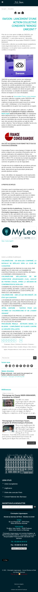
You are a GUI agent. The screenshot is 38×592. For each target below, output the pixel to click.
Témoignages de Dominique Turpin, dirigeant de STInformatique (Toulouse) (17, 422)
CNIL (19, 587)
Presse (15, 347)
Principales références (13, 349)
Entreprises (30, 344)
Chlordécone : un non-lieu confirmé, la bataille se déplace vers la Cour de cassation (19, 263)
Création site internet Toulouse (19, 589)
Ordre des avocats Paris (13, 492)
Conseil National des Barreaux (15, 496)
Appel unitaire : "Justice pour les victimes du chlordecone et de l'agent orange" (19, 311)
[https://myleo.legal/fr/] (19, 227)
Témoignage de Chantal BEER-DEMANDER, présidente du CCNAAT (19, 396)
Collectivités (4, 347)
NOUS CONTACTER (19, 548)
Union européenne (11, 483)
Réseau (13, 344)
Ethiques (25, 347)
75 (21, 340)
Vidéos (29, 347)
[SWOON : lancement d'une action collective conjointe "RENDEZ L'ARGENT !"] (19, 55)
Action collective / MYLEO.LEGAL (26, 349)
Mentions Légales (19, 584)
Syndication (24, 574)
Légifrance (8, 488)
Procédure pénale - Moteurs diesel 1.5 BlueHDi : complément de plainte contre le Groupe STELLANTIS (19, 326)
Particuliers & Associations (21, 344)
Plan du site (14, 574)
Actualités (11, 9)
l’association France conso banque (25, 96)
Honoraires (10, 347)
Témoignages (7, 344)
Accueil (4, 9)
